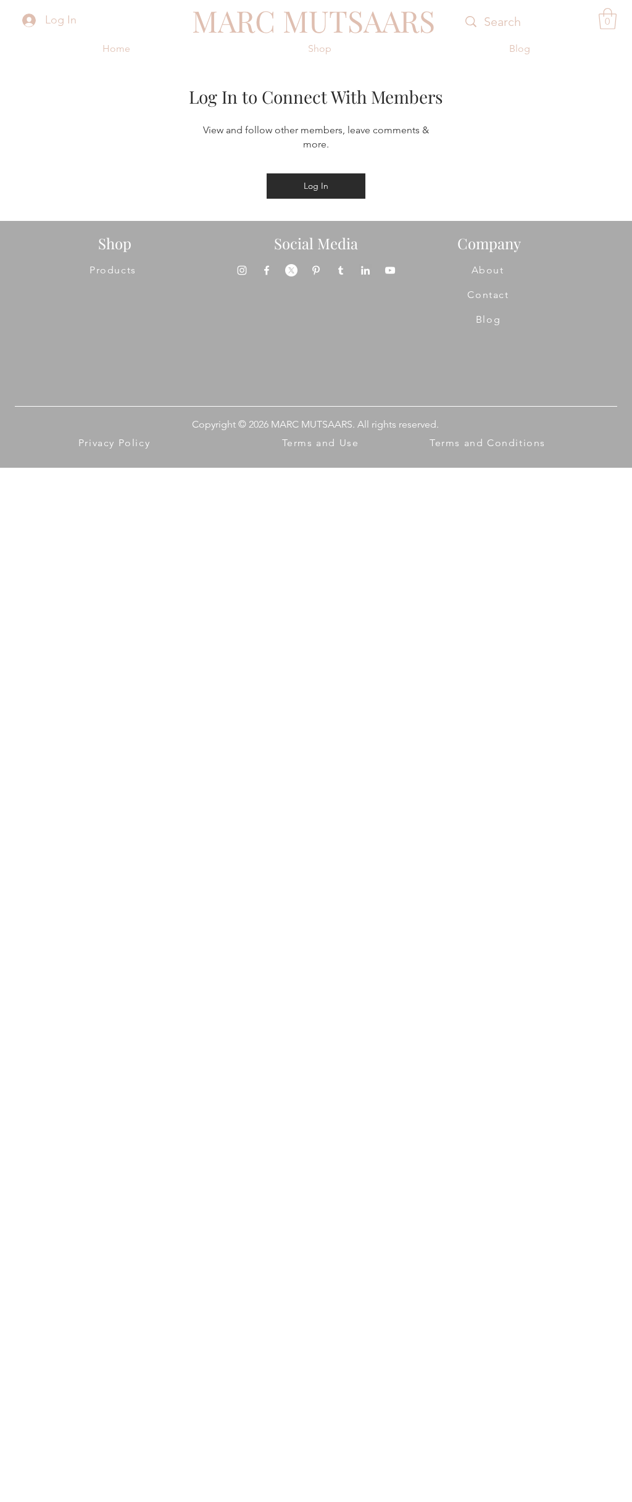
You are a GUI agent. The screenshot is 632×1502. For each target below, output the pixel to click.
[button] (608, 19)
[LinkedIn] (365, 270)
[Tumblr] (341, 270)
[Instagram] (242, 270)
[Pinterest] (316, 270)
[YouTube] (390, 270)
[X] (291, 270)
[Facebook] (266, 270)
